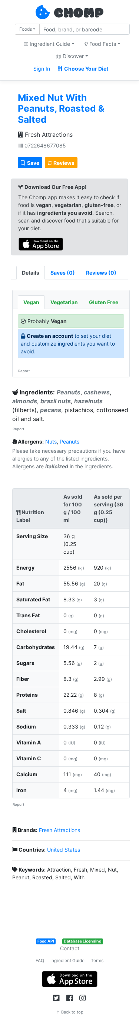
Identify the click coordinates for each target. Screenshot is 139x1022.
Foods (25, 29)
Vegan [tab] (31, 302)
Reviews (63, 163)
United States (63, 849)
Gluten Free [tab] (103, 302)
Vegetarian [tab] (64, 302)
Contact (69, 948)
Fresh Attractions (48, 134)
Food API (45, 941)
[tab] (62, 272)
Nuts (51, 441)
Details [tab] (30, 272)
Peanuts (69, 441)
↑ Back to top (69, 1012)
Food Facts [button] (102, 44)
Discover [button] (72, 56)
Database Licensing (83, 941)
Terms (97, 960)
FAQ (40, 960)
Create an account (50, 336)
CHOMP (78, 14)
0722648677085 (44, 145)
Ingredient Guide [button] (49, 44)
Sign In (41, 68)
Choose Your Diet (85, 68)
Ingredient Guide (67, 960)
